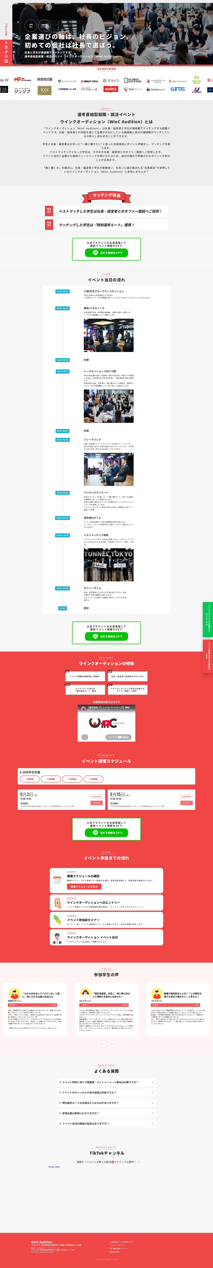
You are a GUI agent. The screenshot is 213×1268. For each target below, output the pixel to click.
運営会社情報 (114, 1252)
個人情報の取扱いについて (119, 1248)
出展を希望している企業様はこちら (122, 1242)
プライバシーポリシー (117, 1245)
